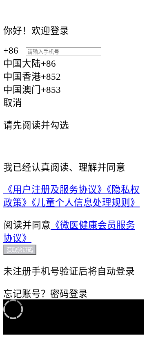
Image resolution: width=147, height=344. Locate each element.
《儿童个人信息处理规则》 (85, 203)
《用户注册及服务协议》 (55, 189)
